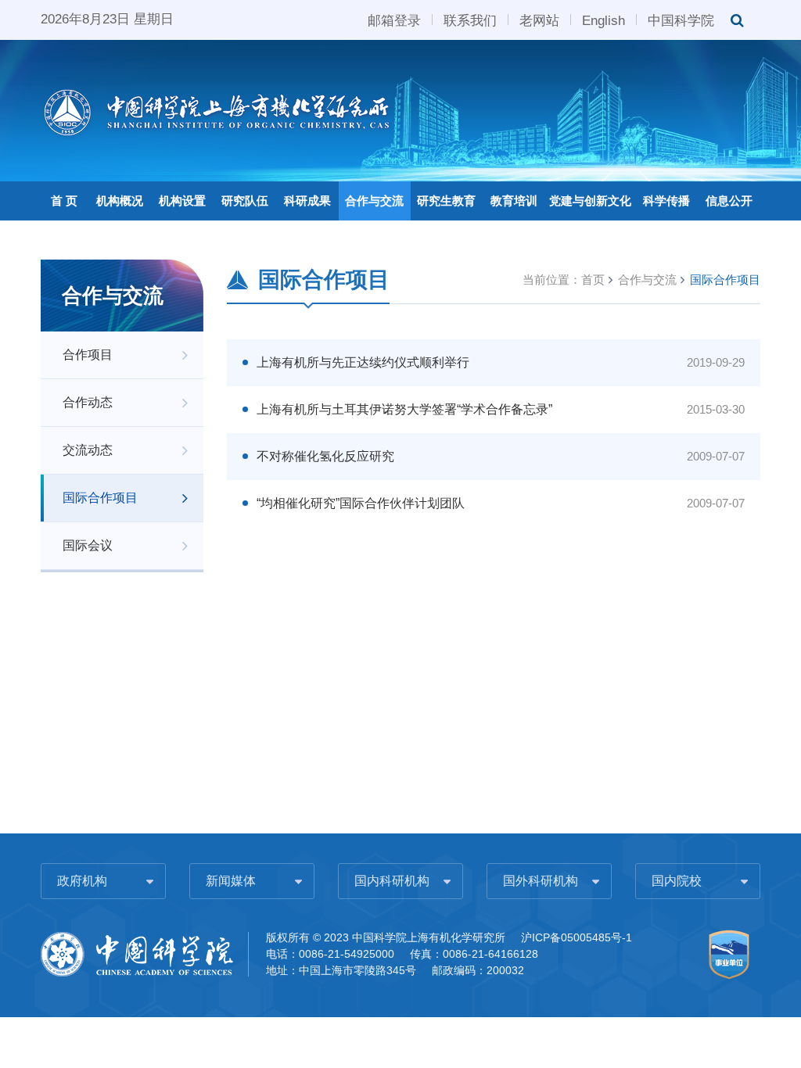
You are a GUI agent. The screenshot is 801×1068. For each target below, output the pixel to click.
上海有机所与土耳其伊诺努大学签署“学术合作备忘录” (404, 409)
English (603, 19)
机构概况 (119, 200)
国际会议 (88, 545)
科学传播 (666, 200)
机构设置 (182, 200)
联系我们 (470, 19)
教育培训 (513, 200)
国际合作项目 (100, 497)
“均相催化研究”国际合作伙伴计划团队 (361, 503)
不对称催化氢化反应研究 (325, 456)
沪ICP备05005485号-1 (576, 937)
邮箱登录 (394, 19)
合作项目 (88, 354)
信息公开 (729, 200)
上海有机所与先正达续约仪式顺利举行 (363, 362)
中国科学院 (681, 19)
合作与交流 (374, 200)
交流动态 (88, 450)
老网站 (539, 19)
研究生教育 (446, 200)
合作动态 (88, 402)
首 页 (64, 200)
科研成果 (307, 200)
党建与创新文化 (590, 200)
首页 (593, 279)
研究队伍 (244, 200)
